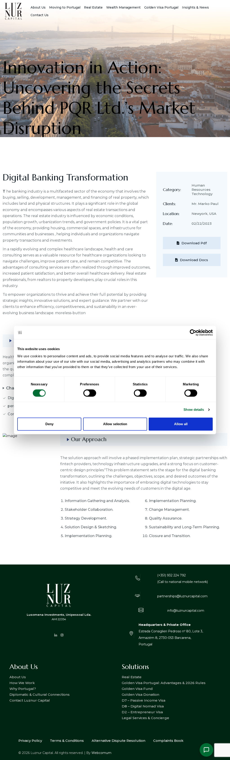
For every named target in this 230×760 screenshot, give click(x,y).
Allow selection (115, 424)
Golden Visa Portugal (161, 7)
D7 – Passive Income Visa (143, 700)
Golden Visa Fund (137, 689)
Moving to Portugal (64, 7)
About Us (38, 7)
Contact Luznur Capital (29, 700)
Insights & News (195, 7)
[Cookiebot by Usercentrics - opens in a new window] (193, 332)
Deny (49, 424)
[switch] (89, 393)
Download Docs (194, 260)
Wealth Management (123, 7)
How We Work (22, 683)
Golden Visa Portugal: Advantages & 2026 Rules (164, 683)
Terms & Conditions (67, 740)
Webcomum (101, 753)
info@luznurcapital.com (185, 611)
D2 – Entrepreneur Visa (142, 712)
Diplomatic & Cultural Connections (39, 694)
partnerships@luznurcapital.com (182, 596)
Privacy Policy (30, 740)
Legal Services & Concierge (145, 718)
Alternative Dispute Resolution (118, 740)
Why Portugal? (22, 689)
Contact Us (40, 15)
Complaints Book (168, 740)
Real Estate (132, 677)
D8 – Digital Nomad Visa (143, 706)
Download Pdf (194, 243)
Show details (194, 409)
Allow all (181, 424)
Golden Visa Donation (140, 694)
